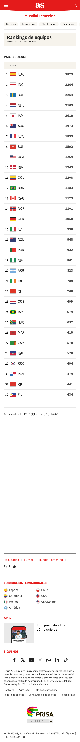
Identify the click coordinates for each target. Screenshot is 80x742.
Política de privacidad (46, 690)
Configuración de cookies (42, 694)
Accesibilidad (68, 694)
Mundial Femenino (40, 16)
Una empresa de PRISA (40, 712)
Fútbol (28, 560)
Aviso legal (24, 690)
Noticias (11, 24)
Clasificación (48, 24)
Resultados (28, 24)
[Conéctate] (74, 5)
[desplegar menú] (6, 5)
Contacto (9, 690)
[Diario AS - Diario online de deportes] (40, 5)
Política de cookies (14, 694)
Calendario (69, 24)
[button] (40, 721)
